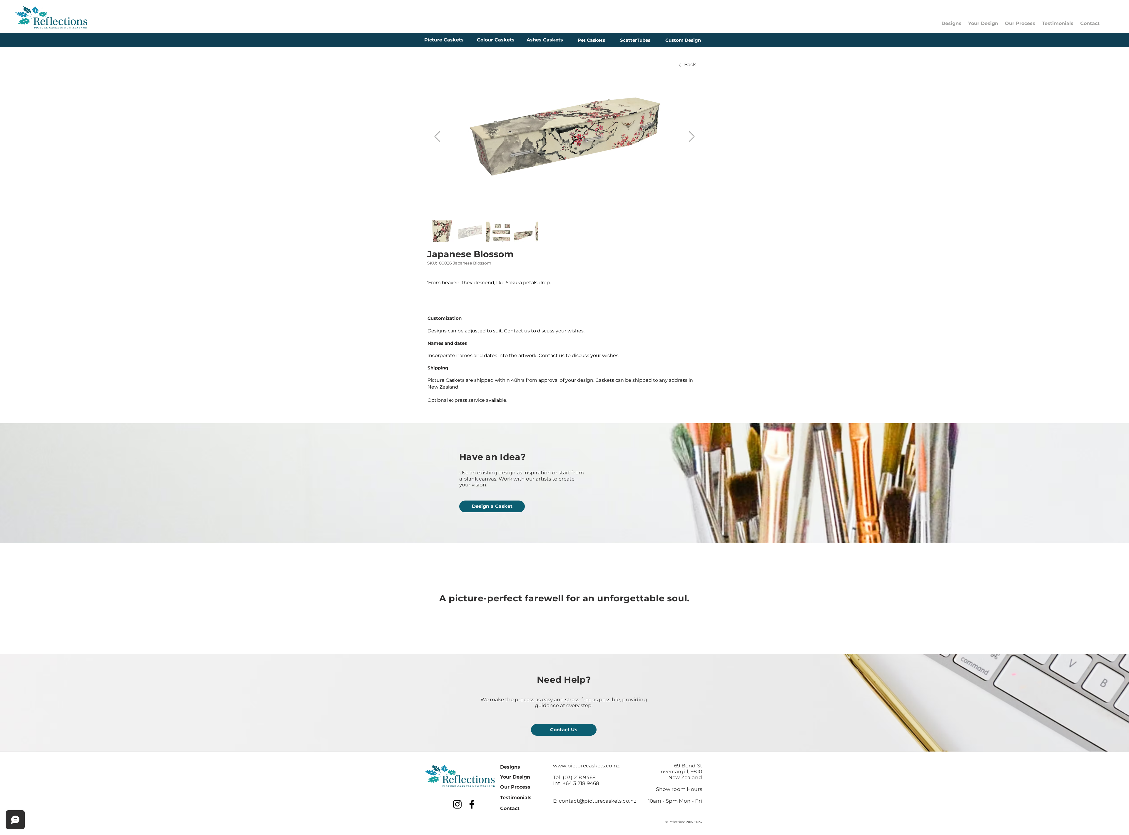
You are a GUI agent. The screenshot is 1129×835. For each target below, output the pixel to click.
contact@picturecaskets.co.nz (598, 801)
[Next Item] (691, 137)
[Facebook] (471, 804)
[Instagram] (457, 804)
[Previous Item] (437, 137)
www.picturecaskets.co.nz (586, 766)
